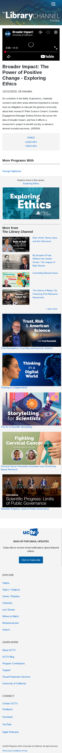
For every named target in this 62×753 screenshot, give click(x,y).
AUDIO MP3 (31, 142)
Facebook (7, 717)
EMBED (31, 137)
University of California (14, 683)
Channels (7, 603)
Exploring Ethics (31, 183)
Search (6, 629)
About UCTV (9, 650)
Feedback (7, 709)
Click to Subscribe (30, 560)
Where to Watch (10, 616)
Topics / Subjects (11, 589)
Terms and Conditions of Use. (15, 751)
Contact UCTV (10, 703)
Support (6, 670)
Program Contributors (13, 663)
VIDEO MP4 (31, 146)
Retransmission (10, 623)
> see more (51, 309)
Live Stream (8, 609)
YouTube (6, 724)
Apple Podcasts (10, 732)
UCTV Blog (8, 656)
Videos (6, 583)
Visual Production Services (16, 676)
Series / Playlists (11, 596)
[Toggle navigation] (53, 4)
